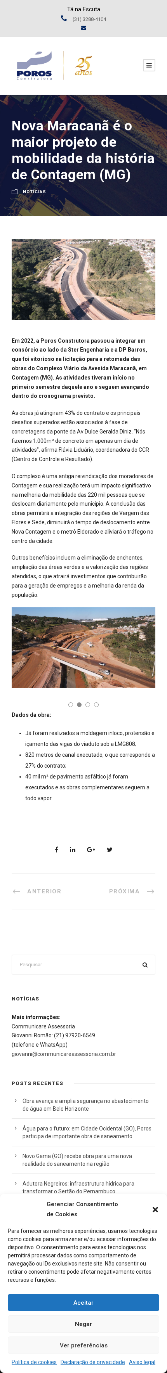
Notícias (34, 192)
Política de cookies (34, 1362)
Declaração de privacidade (93, 1362)
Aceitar (83, 1302)
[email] (83, 28)
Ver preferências (84, 1345)
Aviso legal (142, 1362)
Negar (83, 1324)
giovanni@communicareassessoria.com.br (64, 1054)
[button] (155, 1210)
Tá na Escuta (83, 9)
